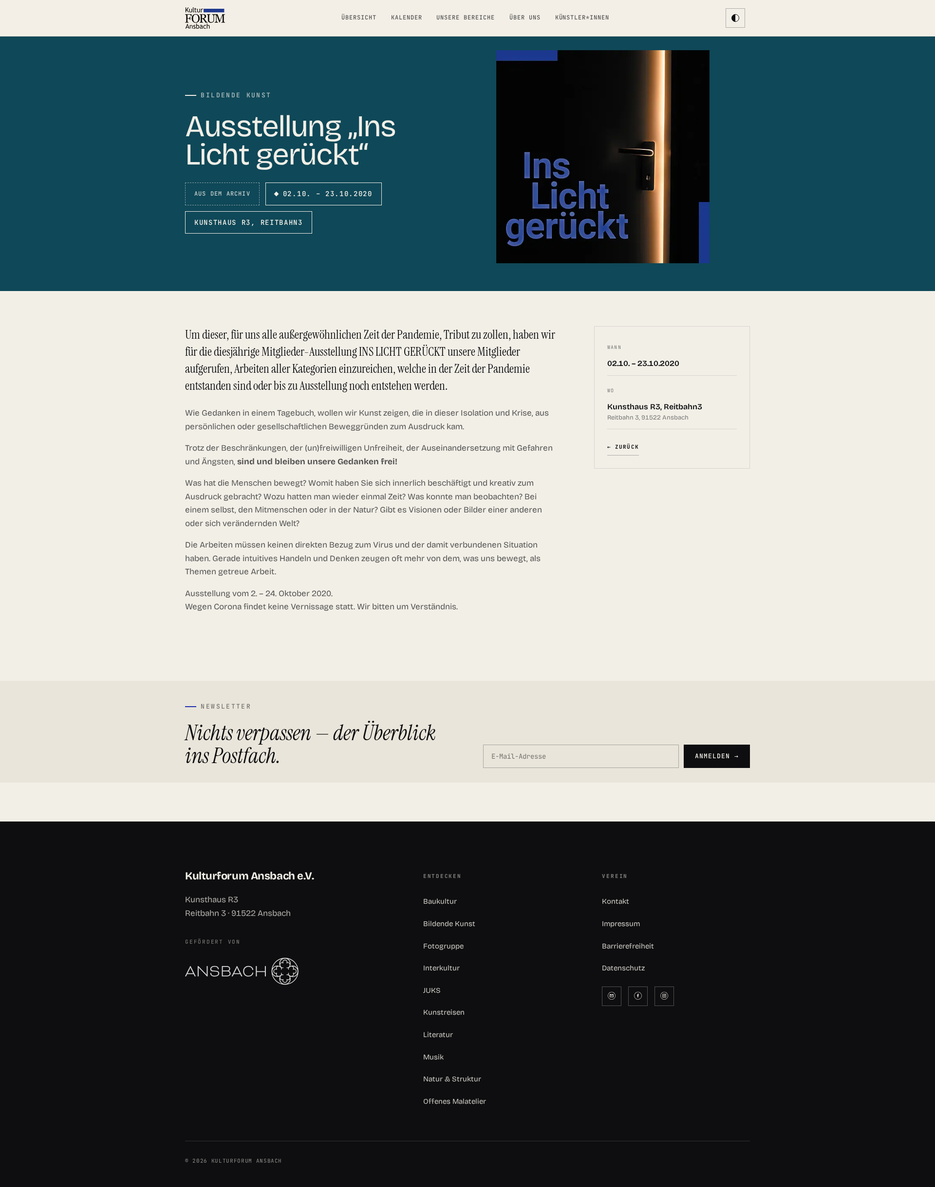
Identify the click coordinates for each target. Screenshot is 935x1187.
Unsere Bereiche (465, 17)
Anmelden (717, 756)
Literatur (438, 1034)
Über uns (525, 17)
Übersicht (358, 17)
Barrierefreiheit (628, 946)
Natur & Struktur (452, 1079)
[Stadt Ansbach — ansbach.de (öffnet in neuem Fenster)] (288, 971)
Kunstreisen (444, 1012)
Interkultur (441, 968)
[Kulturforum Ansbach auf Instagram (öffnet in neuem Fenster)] (664, 996)
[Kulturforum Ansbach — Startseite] (205, 18)
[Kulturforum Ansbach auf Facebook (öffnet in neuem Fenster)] (638, 996)
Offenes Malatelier (454, 1101)
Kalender (406, 17)
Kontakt (615, 901)
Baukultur (440, 901)
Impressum (621, 923)
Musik (433, 1057)
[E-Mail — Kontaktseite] (611, 996)
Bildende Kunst (449, 923)
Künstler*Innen (582, 17)
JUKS (432, 990)
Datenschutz (623, 968)
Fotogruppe (443, 946)
